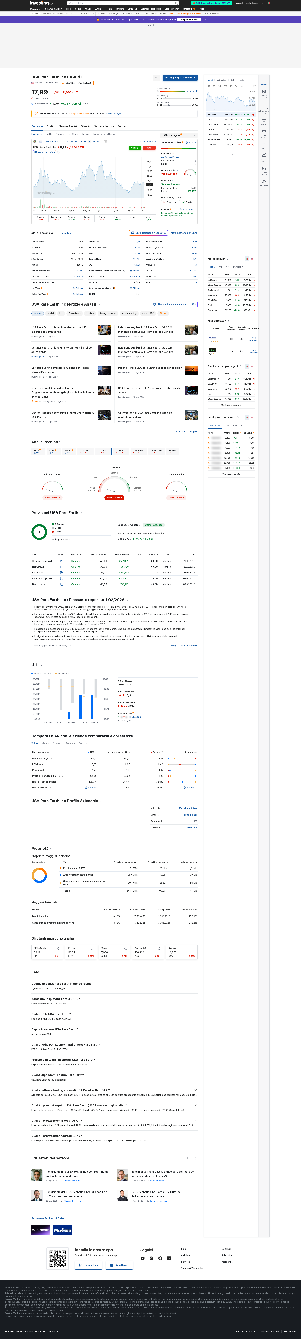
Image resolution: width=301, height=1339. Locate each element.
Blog (183, 1249)
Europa (163, 14)
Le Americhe (151, 14)
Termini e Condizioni (245, 1331)
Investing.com (37, 356)
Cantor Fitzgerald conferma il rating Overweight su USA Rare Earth (62, 415)
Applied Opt (140, 948)
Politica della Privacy (269, 1331)
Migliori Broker (217, 320)
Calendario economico (151, 9)
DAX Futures (213, 124)
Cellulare (185, 1255)
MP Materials (40, 948)
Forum (122, 126)
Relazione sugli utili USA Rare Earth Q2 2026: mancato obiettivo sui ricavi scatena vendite (145, 329)
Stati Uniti (192, 827)
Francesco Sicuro (72, 1180)
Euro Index (213, 145)
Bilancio (85, 126)
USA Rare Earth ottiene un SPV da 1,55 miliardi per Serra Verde (62, 350)
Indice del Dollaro (216, 139)
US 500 (211, 129)
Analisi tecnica (44, 442)
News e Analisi (68, 126)
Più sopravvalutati (234, 425)
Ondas (104, 948)
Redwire (172, 948)
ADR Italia (139, 14)
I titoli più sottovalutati (221, 417)
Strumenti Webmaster (192, 1268)
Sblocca (190, 91)
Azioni (35, 14)
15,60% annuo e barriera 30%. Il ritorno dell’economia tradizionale (156, 1194)
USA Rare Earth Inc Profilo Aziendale (64, 801)
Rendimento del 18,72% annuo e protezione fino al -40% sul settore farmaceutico (77, 1194)
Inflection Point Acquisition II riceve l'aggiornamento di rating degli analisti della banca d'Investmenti (62, 392)
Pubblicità (227, 1255)
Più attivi (211, 267)
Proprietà (60, 134)
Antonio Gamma (157, 1180)
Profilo (49, 134)
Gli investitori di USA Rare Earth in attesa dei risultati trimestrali (145, 415)
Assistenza (227, 1261)
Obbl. (233, 80)
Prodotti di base (189, 814)
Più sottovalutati (215, 425)
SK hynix (71, 948)
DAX (210, 119)
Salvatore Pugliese (158, 1201)
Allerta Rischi (290, 1331)
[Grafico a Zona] (40, 141)
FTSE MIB (212, 114)
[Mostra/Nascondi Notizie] (105, 141)
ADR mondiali (126, 14)
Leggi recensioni (254, 339)
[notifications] (263, 2)
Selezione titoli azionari (53, 14)
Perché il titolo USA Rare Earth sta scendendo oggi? (150, 367)
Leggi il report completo (184, 645)
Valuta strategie (113, 113)
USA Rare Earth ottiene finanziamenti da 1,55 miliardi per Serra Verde (59, 329)
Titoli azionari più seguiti (223, 366)
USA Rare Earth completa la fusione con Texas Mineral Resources (60, 370)
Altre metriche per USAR (184, 233)
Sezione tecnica (104, 126)
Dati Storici (73, 134)
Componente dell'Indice (104, 134)
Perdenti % (238, 267)
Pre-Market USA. (87, 14)
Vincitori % (224, 267)
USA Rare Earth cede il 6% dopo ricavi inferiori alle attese (149, 390)
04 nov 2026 (134, 276)
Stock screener (172, 9)
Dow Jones (213, 134)
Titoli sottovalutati (211, 14)
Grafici (51, 126)
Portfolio (185, 1261)
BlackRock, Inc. (40, 916)
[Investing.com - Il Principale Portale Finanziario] (42, 3)
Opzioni (85, 134)
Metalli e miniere (188, 808)
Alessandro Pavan (72, 1201)
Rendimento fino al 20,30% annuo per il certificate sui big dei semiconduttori (77, 1174)
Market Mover (216, 258)
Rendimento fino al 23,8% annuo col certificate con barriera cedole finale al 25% (163, 1174)
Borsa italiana (71, 14)
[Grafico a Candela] (34, 141)
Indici (210, 80)
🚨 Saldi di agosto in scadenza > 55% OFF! (212, 3)
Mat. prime (222, 80)
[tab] (38, 451)
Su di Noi (226, 1249)
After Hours (101, 14)
